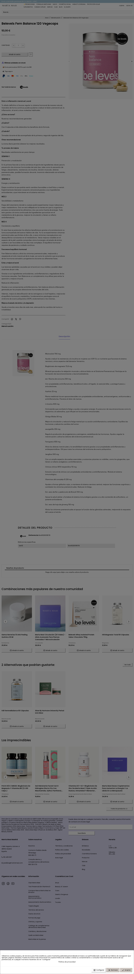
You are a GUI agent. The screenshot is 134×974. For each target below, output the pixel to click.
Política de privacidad (67, 962)
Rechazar (113, 970)
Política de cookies (63, 958)
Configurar (98, 970)
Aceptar (126, 970)
